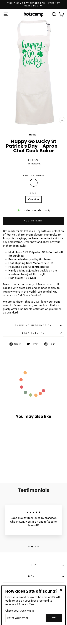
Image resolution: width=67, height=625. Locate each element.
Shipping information (33, 325)
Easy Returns (33, 333)
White (33, 182)
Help (32, 565)
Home (32, 134)
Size (33, 193)
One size (33, 199)
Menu (32, 576)
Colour (33, 175)
